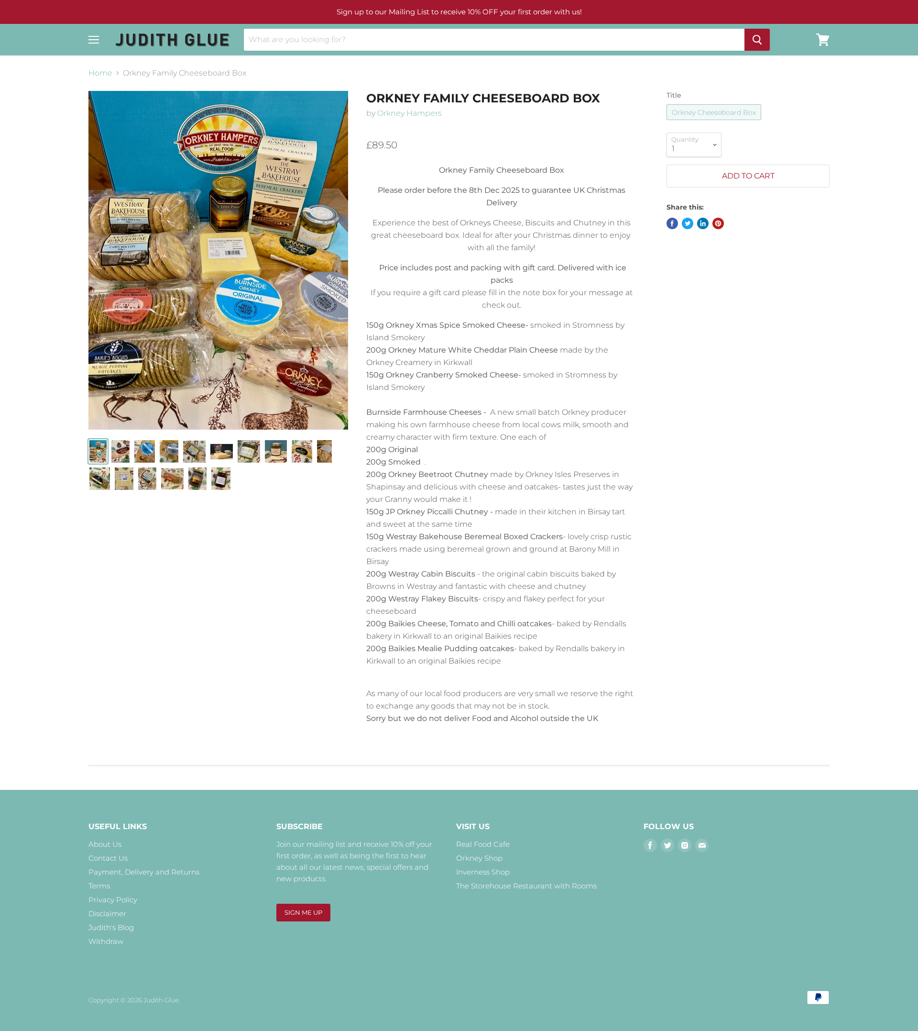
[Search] (757, 40)
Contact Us (108, 858)
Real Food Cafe (483, 844)
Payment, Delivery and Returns (143, 871)
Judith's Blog (111, 927)
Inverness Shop (483, 871)
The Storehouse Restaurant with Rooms (526, 885)
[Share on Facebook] (672, 223)
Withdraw (105, 941)
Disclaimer (107, 913)
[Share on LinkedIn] (703, 223)
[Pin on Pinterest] (718, 223)
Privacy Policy (112, 899)
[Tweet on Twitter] (687, 223)
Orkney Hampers (409, 113)
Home (100, 73)
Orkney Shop (479, 858)
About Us (104, 844)
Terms (99, 885)
